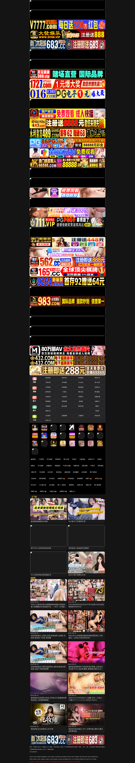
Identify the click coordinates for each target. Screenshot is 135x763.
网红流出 (81, 392)
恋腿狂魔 (97, 396)
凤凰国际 (57, 466)
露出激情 (64, 406)
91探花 (64, 392)
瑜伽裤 (81, 401)
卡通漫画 (48, 406)
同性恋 (97, 411)
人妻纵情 (81, 415)
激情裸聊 (80, 478)
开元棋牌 (49, 459)
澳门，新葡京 (62, 485)
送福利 (99, 459)
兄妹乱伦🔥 (53, 491)
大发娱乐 (33, 478)
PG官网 (41, 459)
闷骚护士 (97, 401)
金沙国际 (52, 485)
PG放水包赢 (67, 466)
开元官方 (33, 485)
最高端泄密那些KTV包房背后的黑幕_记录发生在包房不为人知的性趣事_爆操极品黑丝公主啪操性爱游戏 (85, 669)
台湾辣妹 (48, 387)
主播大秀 (33, 472)
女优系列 (64, 396)
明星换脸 (64, 401)
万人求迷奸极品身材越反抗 (41, 575)
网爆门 (97, 406)
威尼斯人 (33, 459)
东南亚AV (97, 387)
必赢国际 (49, 466)
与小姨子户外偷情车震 (76, 521)
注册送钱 (82, 459)
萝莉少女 (97, 378)
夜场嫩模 (76, 472)
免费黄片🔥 (63, 491)
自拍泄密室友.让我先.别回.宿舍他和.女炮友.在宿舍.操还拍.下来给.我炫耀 (48, 636)
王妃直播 (42, 472)
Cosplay (80, 382)
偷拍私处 (59, 472)
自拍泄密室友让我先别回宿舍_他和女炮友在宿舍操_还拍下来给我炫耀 (48, 668)
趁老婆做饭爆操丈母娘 (39, 521)
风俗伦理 (97, 415)
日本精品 (64, 382)
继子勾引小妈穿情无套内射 (41, 548)
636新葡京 (71, 478)
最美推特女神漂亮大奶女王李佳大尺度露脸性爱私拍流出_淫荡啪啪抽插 (49, 699)
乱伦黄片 (50, 472)
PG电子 (74, 459)
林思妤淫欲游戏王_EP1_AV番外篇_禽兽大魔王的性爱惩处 (85, 730)
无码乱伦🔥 (98, 478)
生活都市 (48, 415)
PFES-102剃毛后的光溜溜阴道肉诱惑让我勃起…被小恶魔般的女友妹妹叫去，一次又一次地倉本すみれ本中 (49, 606)
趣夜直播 (67, 472)
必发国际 (84, 472)
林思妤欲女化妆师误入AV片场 (42, 729)
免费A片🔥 (43, 491)
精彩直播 (85, 466)
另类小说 (48, 420)
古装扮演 (48, 396)
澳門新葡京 (42, 478)
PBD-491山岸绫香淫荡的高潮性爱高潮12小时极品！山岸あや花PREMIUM (85, 636)
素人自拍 (97, 382)
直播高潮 (76, 466)
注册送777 (91, 459)
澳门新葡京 (93, 472)
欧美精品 (81, 378)
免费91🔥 (34, 491)
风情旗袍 (48, 401)
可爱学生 (81, 396)
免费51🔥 (89, 478)
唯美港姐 (81, 387)
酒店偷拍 (100, 466)
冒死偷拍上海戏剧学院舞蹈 (78, 548)
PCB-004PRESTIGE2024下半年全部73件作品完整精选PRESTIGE (86, 605)
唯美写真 (81, 406)
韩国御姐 (64, 387)
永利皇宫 (52, 478)
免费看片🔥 (61, 478)
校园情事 (64, 415)
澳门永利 (66, 459)
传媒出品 (48, 411)
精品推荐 (48, 378)
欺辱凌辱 (48, 392)
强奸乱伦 (64, 378)
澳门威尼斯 (97, 485)
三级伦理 (48, 382)
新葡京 (33, 466)
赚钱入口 (72, 491)
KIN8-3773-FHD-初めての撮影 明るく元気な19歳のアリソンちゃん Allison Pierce (85, 699)
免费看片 (71, 485)
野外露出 (97, 392)
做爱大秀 (80, 485)
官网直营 (58, 459)
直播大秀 (88, 485)
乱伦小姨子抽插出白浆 (76, 575)
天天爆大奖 (42, 485)
